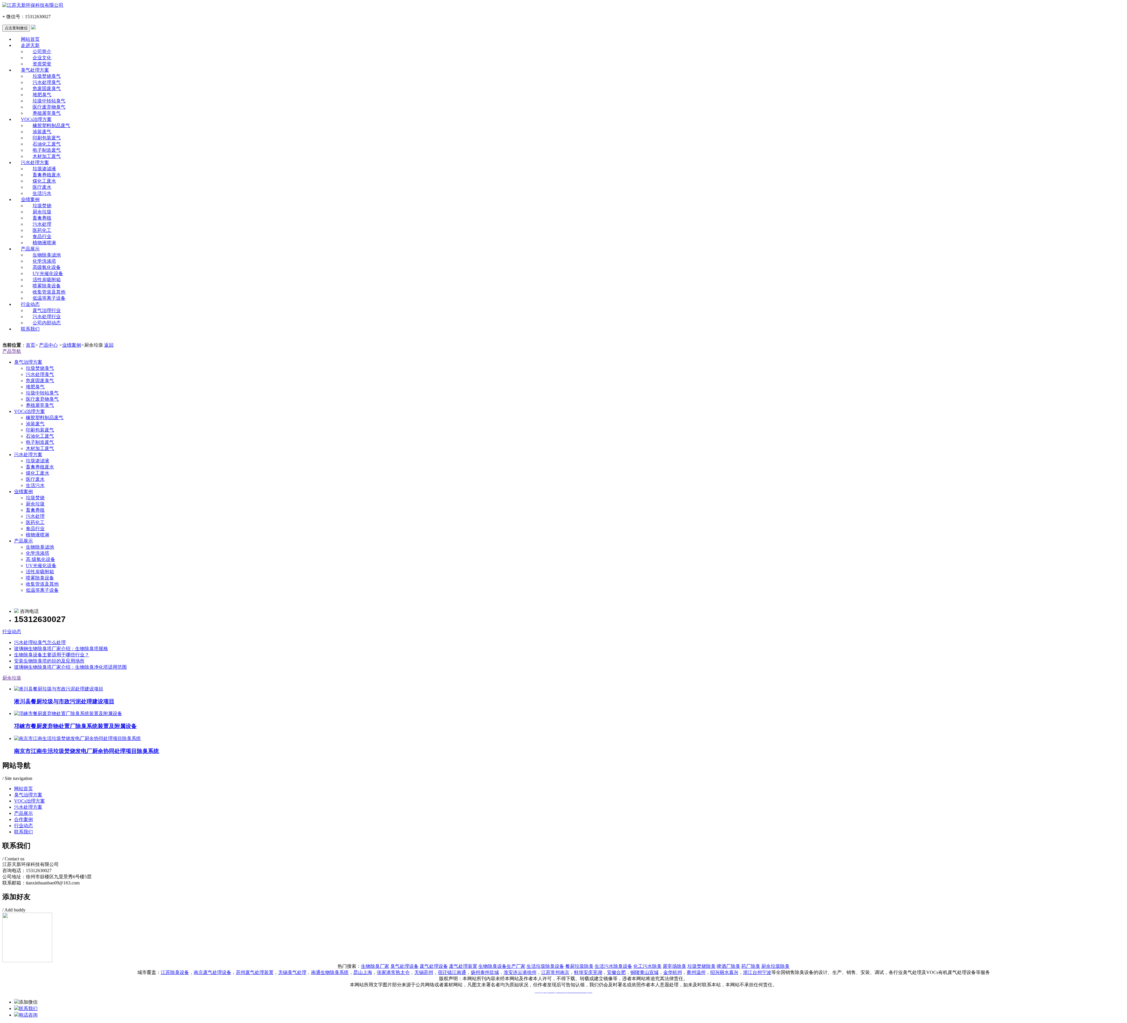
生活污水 (42, 193)
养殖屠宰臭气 (47, 113)
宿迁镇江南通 (452, 972)
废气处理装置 (463, 966)
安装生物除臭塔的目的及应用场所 (49, 660)
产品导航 (11, 351)
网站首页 (30, 39)
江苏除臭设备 (175, 972)
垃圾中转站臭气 (49, 100)
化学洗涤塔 (44, 261)
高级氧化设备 (47, 267)
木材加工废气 (47, 156)
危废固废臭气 (47, 88)
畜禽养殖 (42, 217)
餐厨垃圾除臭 (579, 966)
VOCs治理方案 (36, 119)
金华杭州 (672, 972)
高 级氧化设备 (40, 559)
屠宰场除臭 (674, 966)
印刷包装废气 (47, 137)
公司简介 (42, 51)
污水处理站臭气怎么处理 (40, 642)
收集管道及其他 (49, 291)
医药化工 (42, 230)
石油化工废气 (47, 143)
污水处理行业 (47, 316)
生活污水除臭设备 (613, 966)
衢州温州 (696, 972)
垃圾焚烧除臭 (701, 966)
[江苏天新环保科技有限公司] (563, 5)
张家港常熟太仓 (393, 972)
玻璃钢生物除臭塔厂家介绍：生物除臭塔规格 (61, 648)
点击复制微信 (16, 28)
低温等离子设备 (49, 298)
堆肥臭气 (42, 94)
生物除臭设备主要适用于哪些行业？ (51, 654)
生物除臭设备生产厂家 (501, 966)
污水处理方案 (35, 162)
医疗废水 (42, 187)
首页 (30, 345)
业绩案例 (30, 199)
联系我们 (30, 328)
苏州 (255, 972)
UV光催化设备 (48, 273)
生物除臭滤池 (47, 254)
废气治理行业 (47, 310)
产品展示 (30, 248)
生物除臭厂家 (375, 966)
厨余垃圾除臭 (775, 966)
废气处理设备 (434, 966)
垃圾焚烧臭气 (47, 76)
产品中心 (48, 345)
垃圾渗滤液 (44, 168)
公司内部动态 (47, 322)
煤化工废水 (44, 180)
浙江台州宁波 (757, 972)
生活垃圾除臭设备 (545, 966)
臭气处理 (297, 972)
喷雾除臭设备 (47, 285)
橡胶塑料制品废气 (51, 125)
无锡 (283, 972)
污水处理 (42, 224)
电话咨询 (28, 1014)
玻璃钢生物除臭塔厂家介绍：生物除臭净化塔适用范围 (70, 667)
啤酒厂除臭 (728, 966)
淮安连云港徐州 (520, 972)
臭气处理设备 (404, 966)
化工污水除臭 (647, 966)
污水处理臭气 (47, 82)
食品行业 (42, 236)
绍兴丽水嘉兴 (724, 972)
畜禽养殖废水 (47, 174)
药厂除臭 (750, 966)
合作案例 (23, 819)
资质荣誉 (42, 63)
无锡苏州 (423, 972)
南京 (212, 972)
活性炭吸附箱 (47, 279)
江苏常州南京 (555, 972)
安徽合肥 (616, 972)
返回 (109, 345)
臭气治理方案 (28, 362)
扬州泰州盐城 (485, 972)
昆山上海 (362, 972)
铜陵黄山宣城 (644, 972)
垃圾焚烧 (42, 205)
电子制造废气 (47, 150)
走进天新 (30, 45)
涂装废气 (42, 131)
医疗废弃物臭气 (49, 107)
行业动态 (30, 304)
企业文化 (42, 57)
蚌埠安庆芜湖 (588, 972)
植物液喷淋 (44, 242)
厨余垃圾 (42, 211)
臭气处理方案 (35, 70)
